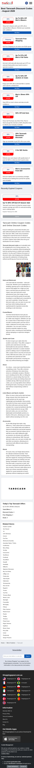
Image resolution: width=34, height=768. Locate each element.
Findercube (6, 576)
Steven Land (6, 597)
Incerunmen (6, 552)
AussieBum (6, 559)
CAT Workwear (7, 533)
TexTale (5, 550)
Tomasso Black (7, 595)
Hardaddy (5, 564)
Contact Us (5, 722)
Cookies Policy (5, 753)
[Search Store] (26, 3)
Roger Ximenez (7, 623)
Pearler (5, 614)
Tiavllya (5, 616)
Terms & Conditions (8, 716)
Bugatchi (5, 588)
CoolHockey (6, 545)
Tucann (5, 590)
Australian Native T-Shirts (9, 543)
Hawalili (5, 562)
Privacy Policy (6, 713)
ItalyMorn (5, 625)
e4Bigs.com (6, 573)
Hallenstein (6, 581)
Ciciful (4, 633)
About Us (5, 719)
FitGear (5, 607)
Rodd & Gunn (6, 611)
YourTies (5, 592)
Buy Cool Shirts (7, 571)
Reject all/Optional (13, 766)
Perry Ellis (5, 630)
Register (28, 656)
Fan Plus (5, 538)
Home (3, 643)
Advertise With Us (7, 711)
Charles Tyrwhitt (7, 526)
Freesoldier (6, 602)
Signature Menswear (8, 569)
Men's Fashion (11, 643)
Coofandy (5, 557)
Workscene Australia (8, 540)
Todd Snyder (6, 578)
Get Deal (17, 32)
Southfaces (6, 555)
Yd (3, 531)
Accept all (23, 766)
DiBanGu (5, 566)
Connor (5, 536)
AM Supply (6, 604)
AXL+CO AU (6, 585)
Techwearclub (6, 583)
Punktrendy (6, 635)
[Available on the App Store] (12, 739)
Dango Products (7, 637)
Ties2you (5, 618)
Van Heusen (6, 529)
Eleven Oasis (6, 628)
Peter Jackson (6, 609)
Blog (4, 724)
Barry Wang (6, 548)
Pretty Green (6, 621)
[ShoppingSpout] (7, 3)
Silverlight (5, 599)
